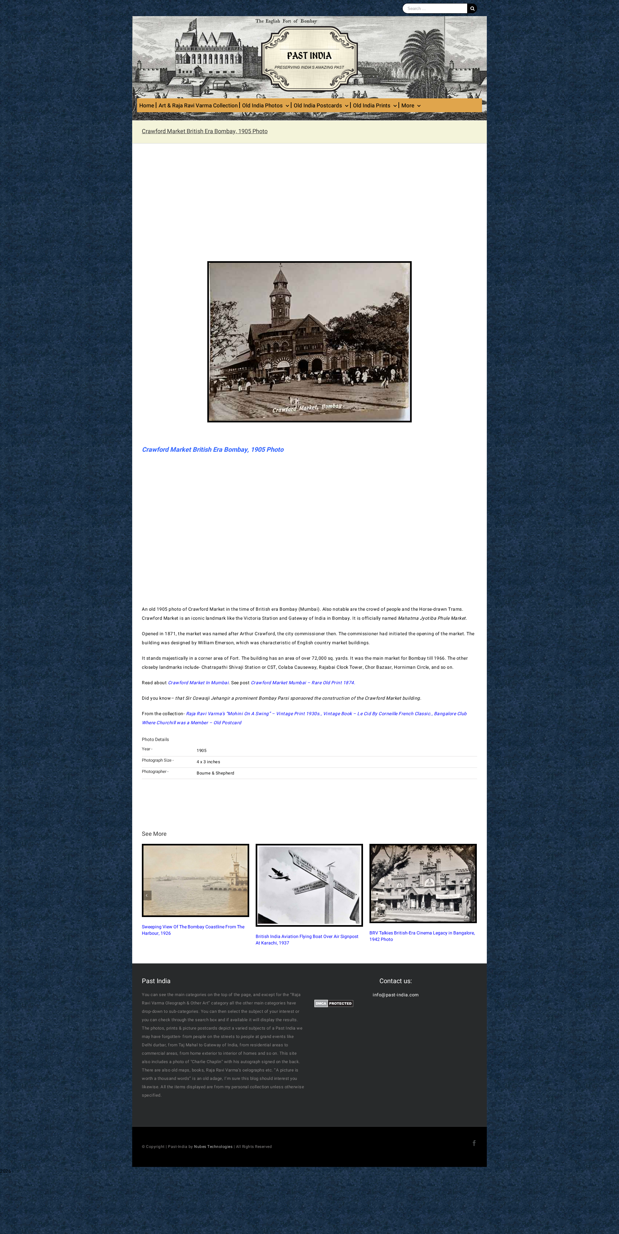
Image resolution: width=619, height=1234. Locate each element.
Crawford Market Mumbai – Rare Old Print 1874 (302, 682)
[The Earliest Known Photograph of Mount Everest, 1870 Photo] (423, 879)
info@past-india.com (396, 995)
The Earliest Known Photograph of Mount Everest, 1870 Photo (419, 927)
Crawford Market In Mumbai (198, 682)
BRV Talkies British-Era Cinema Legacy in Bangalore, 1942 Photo (308, 936)
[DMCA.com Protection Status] (333, 1004)
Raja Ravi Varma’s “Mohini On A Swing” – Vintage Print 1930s (252, 713)
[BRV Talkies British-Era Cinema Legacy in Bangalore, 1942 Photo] (309, 883)
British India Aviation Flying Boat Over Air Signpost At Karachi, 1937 (193, 939)
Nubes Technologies (213, 1147)
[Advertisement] (309, 206)
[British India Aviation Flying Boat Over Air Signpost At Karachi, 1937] (195, 885)
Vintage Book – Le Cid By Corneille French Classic (376, 713)
